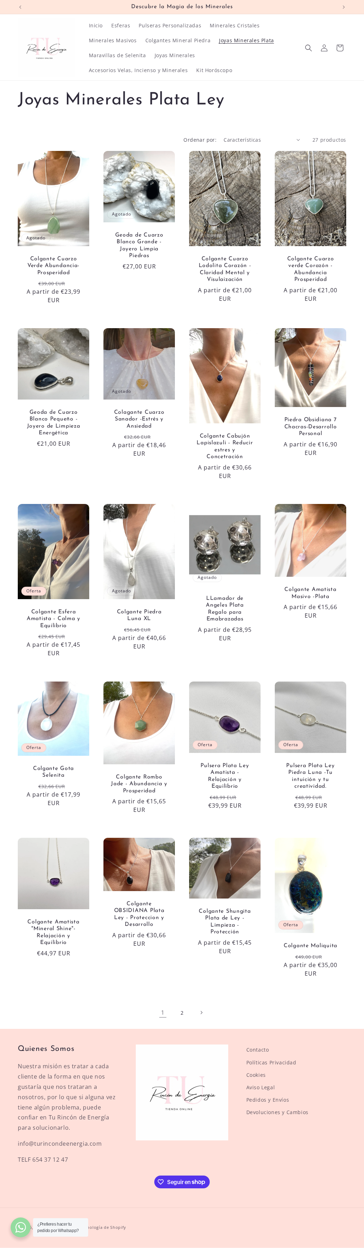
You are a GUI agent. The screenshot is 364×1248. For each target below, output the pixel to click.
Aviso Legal (260, 1087)
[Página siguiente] (201, 1012)
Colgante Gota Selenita (53, 771)
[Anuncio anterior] (20, 7)
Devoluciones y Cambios (277, 1112)
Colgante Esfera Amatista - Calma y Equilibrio (53, 619)
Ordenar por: (199, 139)
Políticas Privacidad (271, 1062)
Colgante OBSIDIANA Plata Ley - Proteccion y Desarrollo (139, 914)
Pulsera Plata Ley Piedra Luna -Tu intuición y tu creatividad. (310, 776)
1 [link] (163, 1012)
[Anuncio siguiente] (344, 7)
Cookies (256, 1074)
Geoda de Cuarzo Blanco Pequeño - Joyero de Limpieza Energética (53, 422)
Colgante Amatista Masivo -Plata (310, 593)
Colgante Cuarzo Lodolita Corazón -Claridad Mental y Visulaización (225, 269)
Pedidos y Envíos (267, 1099)
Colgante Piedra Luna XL (139, 615)
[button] (308, 48)
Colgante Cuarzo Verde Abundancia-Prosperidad (53, 266)
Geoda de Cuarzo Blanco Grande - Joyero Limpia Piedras (139, 245)
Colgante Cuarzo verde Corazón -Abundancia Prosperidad (310, 269)
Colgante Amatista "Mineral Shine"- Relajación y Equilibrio (53, 932)
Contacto (257, 1049)
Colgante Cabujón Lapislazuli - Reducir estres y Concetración (225, 446)
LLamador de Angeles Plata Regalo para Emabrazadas (224, 609)
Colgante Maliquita (310, 946)
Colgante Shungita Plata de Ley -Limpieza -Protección (225, 921)
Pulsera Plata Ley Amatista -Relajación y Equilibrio (224, 776)
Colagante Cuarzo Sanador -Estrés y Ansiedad (139, 419)
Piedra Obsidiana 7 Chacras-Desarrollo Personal (310, 427)
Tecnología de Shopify (103, 1227)
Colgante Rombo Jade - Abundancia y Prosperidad (139, 783)
